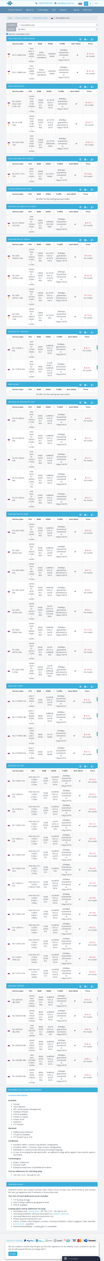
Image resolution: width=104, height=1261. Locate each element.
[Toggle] (80, 39)
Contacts (63, 10)
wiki (96, 3)
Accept (13, 1254)
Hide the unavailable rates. (19, 34)
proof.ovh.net (18, 1224)
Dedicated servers (40, 18)
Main (10, 18)
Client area (87, 10)
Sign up (76, 10)
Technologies (42, 10)
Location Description (17, 1095)
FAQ (54, 10)
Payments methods (14, 1240)
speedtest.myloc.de (60, 1214)
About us (29, 10)
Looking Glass (33, 1211)
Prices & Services (15, 10)
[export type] (92, 39)
